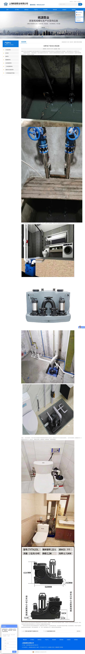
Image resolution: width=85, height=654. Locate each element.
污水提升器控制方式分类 (50, 631)
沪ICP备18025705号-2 (43, 647)
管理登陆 (61, 647)
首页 (7, 9)
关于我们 (17, 9)
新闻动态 (26, 9)
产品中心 (36, 9)
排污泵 (7, 53)
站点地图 (49, 647)
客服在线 (79, 14)
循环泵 (7, 56)
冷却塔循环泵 (8, 63)
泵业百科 (45, 9)
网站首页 (25, 639)
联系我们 (79, 1)
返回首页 (71, 1)
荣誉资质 (55, 9)
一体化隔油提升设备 (10, 73)
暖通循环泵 (8, 59)
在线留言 (75, 1)
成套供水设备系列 (9, 69)
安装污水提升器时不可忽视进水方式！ (32, 631)
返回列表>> (79, 631)
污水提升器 (8, 49)
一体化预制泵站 (9, 66)
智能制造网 (57, 647)
